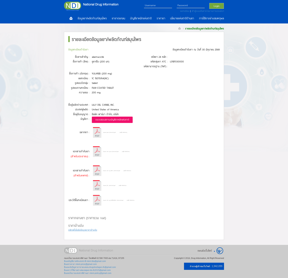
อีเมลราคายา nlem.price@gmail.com (80, 264)
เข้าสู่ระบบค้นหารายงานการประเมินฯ (208, 11)
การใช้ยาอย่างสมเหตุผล (211, 18)
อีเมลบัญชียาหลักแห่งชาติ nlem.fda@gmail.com (85, 261)
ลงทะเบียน (185, 11)
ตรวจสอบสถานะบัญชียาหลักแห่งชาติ (112, 119)
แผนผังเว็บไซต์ (205, 250)
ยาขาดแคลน (118, 18)
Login (217, 6)
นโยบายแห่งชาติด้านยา (182, 18)
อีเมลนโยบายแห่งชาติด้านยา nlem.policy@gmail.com (87, 273)
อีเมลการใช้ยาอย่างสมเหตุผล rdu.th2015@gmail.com (87, 270)
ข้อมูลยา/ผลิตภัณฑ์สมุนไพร (92, 18)
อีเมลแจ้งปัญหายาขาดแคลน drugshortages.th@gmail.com (90, 267)
